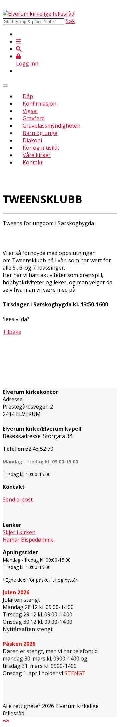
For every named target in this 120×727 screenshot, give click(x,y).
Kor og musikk (41, 147)
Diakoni (32, 140)
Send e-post (18, 499)
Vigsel (30, 111)
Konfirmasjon (39, 103)
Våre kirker (37, 155)
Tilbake (12, 331)
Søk (70, 21)
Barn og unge (40, 133)
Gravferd (34, 118)
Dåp (28, 96)
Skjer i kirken (19, 532)
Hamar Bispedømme (28, 539)
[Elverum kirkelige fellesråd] (38, 13)
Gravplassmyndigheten (51, 125)
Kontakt (33, 162)
